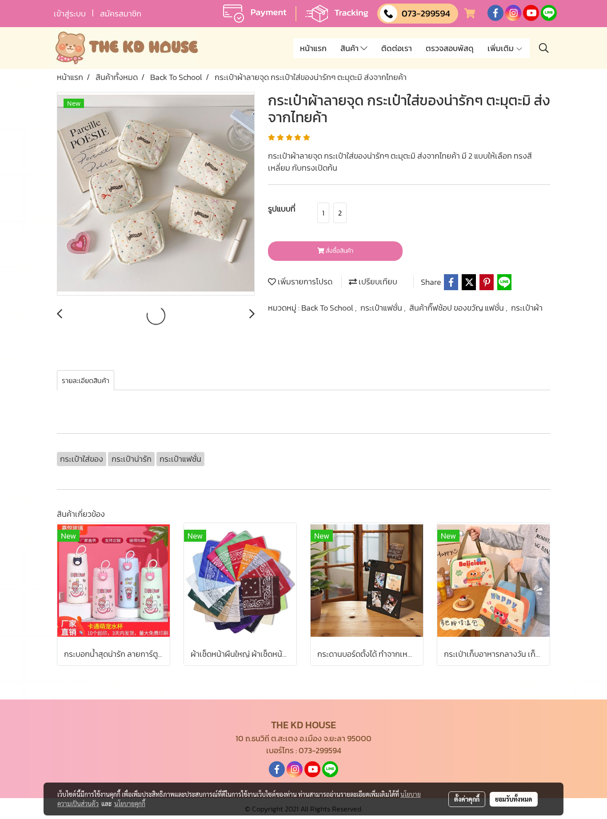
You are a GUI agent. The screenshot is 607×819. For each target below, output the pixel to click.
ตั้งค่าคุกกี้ (466, 799)
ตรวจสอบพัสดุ (450, 48)
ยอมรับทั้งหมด (513, 799)
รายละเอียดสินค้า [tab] (85, 380)
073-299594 (320, 750)
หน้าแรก (313, 48)
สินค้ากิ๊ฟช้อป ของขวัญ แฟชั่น (457, 308)
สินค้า (350, 48)
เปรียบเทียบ (377, 282)
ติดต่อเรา (396, 48)
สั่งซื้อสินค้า (338, 251)
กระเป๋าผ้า (527, 308)
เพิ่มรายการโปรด (304, 282)
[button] (544, 48)
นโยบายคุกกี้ (129, 803)
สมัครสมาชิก (120, 14)
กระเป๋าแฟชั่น (382, 308)
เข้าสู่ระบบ (70, 14)
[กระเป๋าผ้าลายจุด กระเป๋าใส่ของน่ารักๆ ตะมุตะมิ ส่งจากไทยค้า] (155, 194)
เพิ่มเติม (501, 48)
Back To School (328, 308)
